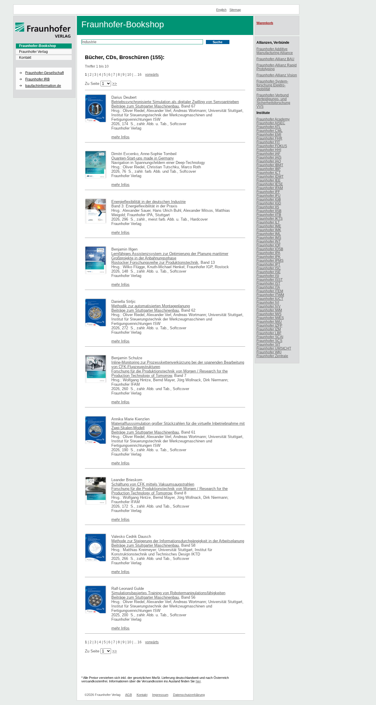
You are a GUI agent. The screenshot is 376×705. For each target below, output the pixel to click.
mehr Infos (120, 137)
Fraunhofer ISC (268, 268)
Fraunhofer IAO (268, 161)
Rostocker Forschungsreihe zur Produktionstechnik (154, 262)
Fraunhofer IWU (269, 321)
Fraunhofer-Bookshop (37, 46)
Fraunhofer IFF (268, 192)
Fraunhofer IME (268, 226)
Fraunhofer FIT (268, 142)
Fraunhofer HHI (268, 150)
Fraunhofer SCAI (269, 337)
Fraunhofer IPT (268, 264)
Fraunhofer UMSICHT (273, 348)
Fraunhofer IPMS (269, 260)
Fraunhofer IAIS (268, 157)
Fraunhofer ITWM (270, 295)
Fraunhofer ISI (267, 276)
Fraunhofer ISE (268, 272)
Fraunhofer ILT (268, 222)
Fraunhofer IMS (268, 237)
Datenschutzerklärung (189, 694)
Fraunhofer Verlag (33, 52)
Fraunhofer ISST (269, 279)
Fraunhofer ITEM (269, 291)
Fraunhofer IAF (268, 153)
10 (129, 75)
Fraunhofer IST (268, 283)
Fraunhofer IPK (268, 256)
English (221, 9)
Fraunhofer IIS (267, 207)
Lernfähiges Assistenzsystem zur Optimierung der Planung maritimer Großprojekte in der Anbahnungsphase (169, 255)
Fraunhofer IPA (268, 253)
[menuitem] (44, 45)
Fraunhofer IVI (267, 302)
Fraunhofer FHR (269, 138)
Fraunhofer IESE (269, 184)
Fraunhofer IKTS (269, 218)
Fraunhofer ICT (268, 172)
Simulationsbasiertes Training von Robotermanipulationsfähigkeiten (168, 593)
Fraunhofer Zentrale (272, 356)
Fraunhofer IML (268, 234)
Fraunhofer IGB (268, 199)
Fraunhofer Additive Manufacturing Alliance (274, 51)
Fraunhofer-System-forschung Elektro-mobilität (272, 85)
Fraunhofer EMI (268, 134)
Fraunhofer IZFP (269, 325)
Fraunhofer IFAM (269, 188)
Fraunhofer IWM (269, 310)
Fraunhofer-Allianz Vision (276, 75)
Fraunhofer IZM (268, 329)
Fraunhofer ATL (268, 127)
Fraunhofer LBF (268, 333)
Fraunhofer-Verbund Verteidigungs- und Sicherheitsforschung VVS (273, 100)
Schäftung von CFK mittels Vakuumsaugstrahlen (152, 484)
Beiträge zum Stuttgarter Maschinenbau (145, 106)
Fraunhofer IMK (268, 230)
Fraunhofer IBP (268, 169)
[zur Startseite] (43, 36)
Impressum (160, 694)
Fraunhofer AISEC (270, 123)
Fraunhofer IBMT (269, 165)
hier (198, 681)
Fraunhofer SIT (268, 344)
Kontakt (25, 58)
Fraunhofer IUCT (269, 299)
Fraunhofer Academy (273, 119)
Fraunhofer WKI (268, 352)
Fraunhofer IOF (268, 245)
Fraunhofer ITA (268, 287)
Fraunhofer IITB (268, 214)
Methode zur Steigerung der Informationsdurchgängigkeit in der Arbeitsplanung (177, 541)
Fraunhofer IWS (268, 314)
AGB (128, 694)
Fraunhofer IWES (270, 318)
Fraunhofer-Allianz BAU (275, 59)
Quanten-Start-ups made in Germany (142, 158)
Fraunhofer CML (269, 130)
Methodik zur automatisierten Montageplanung (150, 306)
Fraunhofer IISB (268, 211)
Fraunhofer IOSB (269, 249)
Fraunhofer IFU (268, 195)
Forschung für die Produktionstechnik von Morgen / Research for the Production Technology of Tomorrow (169, 373)
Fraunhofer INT (268, 241)
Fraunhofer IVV (268, 306)
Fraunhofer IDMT (269, 176)
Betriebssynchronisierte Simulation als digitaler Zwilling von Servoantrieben (175, 102)
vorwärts (152, 75)
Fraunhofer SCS (269, 341)
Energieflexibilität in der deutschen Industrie (148, 201)
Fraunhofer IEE (268, 180)
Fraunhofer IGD (268, 203)
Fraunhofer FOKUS (271, 146)
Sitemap (235, 9)
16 (139, 75)
